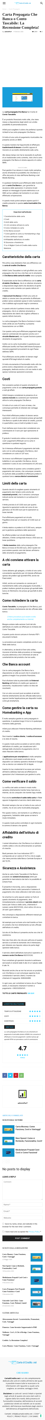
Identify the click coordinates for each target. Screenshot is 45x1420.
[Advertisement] (22, 57)
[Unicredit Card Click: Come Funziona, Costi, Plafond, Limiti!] (37, 1304)
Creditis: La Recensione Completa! (15, 1340)
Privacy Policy (34, 1232)
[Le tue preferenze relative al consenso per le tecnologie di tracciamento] (41, 1415)
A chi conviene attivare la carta (16, 225)
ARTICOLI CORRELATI (12, 1115)
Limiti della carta (11, 222)
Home (4, 9)
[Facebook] (4, 1075)
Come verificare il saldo (13, 237)
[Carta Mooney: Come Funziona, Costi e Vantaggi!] (8, 1129)
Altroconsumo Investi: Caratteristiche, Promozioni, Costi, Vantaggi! (21, 1320)
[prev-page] (3, 1161)
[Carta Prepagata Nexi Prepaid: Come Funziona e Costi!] (37, 1292)
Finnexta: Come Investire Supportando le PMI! (19, 1327)
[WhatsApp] (21, 1075)
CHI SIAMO (33, 1416)
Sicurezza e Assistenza (13, 242)
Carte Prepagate (14, 9)
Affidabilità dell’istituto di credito (17, 239)
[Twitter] (10, 1075)
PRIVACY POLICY (21, 1416)
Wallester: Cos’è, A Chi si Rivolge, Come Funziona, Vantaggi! (21, 1333)
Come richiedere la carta (14, 228)
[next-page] (7, 1161)
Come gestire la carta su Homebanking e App (22, 234)
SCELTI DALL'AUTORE (12, 1120)
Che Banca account (12, 231)
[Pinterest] (15, 1075)
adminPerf (8, 31)
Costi (6, 219)
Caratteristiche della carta (14, 216)
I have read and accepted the (23, 1232)
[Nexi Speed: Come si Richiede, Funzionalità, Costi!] (8, 1141)
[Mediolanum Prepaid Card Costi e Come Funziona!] (8, 1152)
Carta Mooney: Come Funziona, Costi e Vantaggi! (20, 1346)
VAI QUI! (31, 993)
